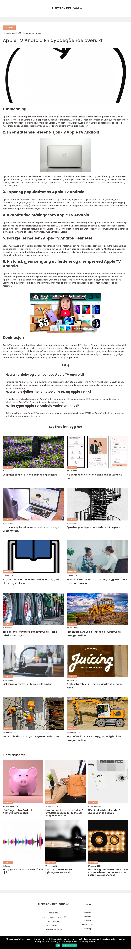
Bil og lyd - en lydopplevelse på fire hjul (23, 871)
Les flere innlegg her (65, 426)
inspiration (8, 467)
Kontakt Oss (87, 924)
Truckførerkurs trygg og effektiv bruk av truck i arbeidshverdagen (30, 633)
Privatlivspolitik (69, 945)
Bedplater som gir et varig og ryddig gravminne (30, 474)
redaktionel (9, 28)
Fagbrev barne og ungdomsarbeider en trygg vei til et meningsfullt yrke (32, 581)
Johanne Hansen (34, 33)
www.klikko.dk (56, 929)
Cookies (87, 920)
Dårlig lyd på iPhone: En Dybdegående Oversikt (58, 871)
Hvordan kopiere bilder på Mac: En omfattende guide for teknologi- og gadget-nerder (64, 813)
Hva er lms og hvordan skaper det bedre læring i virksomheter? (31, 528)
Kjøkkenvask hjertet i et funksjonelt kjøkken (27, 684)
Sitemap (87, 928)
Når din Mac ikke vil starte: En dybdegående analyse (104, 811)
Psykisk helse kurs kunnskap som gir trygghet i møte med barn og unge (97, 581)
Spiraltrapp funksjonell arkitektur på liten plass (93, 527)
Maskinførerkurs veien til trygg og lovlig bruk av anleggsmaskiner (94, 633)
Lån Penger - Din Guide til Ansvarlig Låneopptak (17, 811)
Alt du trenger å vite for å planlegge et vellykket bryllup (94, 476)
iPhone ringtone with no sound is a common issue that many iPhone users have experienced (108, 872)
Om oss (87, 916)
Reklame (87, 912)
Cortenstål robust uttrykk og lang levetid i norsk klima (94, 685)
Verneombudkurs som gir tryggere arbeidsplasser (31, 736)
